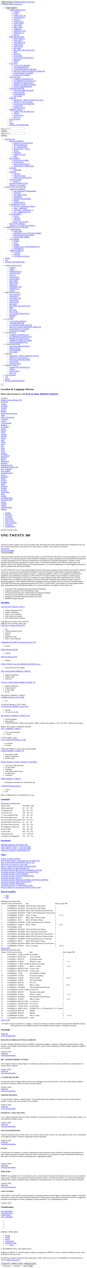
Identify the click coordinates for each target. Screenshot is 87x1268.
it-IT (6, 377)
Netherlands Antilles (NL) (9, 467)
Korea (3, 450)
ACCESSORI (14, 239)
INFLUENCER (19, 92)
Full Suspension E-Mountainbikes (25, 191)
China (3, 415)
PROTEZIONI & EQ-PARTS (24, 235)
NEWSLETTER (19, 108)
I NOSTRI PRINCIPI (21, 67)
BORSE (16, 241)
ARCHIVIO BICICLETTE (18, 183)
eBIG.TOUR (18, 27)
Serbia (3, 484)
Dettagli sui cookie (30, 1263)
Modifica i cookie (17, 1263)
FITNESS (12, 168)
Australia (4, 408)
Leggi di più (5, 548)
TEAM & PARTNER (16, 88)
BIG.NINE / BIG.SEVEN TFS (24, 50)
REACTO (17, 54)
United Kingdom (6, 507)
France (3, 433)
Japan (3, 448)
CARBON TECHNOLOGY (23, 79)
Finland (3, 431)
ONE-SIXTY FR (19, 42)
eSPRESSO (18, 29)
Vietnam (3, 509)
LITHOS (17, 12)
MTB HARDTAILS (20, 145)
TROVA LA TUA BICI (17, 185)
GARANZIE (18, 106)
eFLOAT (17, 19)
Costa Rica (4, 419)
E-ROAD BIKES (15, 214)
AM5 (7, 898)
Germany (4, 434)
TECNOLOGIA (15, 77)
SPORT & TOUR (20, 155)
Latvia (3, 452)
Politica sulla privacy (13, 1260)
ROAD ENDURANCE (22, 164)
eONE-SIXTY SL (20, 16)
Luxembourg (5, 456)
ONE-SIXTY (18, 40)
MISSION (17, 60)
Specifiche (8, 515)
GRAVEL (12, 172)
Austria (3, 410)
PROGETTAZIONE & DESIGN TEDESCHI (29, 71)
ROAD (16, 216)
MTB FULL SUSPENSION (23, 143)
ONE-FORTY (18, 44)
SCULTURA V (19, 115)
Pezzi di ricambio (11, 523)
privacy (7, 1239)
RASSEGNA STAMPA (22, 75)
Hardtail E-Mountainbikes (22, 199)
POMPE (16, 245)
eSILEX (16, 35)
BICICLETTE (10, 139)
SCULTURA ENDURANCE (24, 58)
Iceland (3, 438)
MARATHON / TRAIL (22, 149)
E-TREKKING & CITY (17, 204)
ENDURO (17, 153)
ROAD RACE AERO (21, 160)
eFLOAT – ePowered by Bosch (24, 206)
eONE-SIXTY (19, 21)
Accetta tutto (6, 1263)
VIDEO (16, 113)
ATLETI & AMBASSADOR (24, 90)
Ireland (3, 442)
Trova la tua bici (14, 119)
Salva (30, 1266)
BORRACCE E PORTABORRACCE (27, 247)
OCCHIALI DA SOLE (21, 256)
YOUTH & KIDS (15, 179)
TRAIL (16, 151)
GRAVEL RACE (19, 176)
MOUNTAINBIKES (16, 141)
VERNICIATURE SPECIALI (24, 111)
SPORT (16, 201)
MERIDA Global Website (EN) (11, 400)
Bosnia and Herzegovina (9, 413)
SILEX (16, 62)
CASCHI (17, 252)
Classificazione (10, 526)
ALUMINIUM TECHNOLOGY (25, 81)
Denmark (4, 425)
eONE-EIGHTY (19, 17)
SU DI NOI (13, 63)
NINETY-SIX (18, 46)
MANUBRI (18, 231)
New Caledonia (6, 469)
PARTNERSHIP (19, 94)
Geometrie (8, 517)
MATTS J (17, 181)
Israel (2, 444)
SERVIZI (12, 98)
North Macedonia (7, 473)
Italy (2, 446)
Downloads (9, 519)
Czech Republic (6, 423)
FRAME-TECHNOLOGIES (23, 83)
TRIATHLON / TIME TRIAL (24, 166)
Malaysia (4, 458)
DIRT (16, 52)
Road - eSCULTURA (21, 222)
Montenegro (5, 461)
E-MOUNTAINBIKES (17, 189)
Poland (3, 479)
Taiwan (3, 502)
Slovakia (4, 488)
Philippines (4, 477)
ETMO (16, 14)
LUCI (16, 243)
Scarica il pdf (5, 948)
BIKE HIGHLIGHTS (16, 37)
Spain (3, 494)
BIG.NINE (17, 48)
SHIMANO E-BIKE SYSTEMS (25, 85)
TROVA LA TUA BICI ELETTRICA (22, 225)
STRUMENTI (18, 249)
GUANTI (17, 254)
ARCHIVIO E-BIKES (17, 224)
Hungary (4, 436)
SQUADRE (18, 96)
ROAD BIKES (14, 158)
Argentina (4, 406)
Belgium (4, 411)
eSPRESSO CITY (20, 31)
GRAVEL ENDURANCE (23, 178)
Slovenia (4, 490)
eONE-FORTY (19, 23)
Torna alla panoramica (8, 1036)
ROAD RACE (19, 162)
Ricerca (4, 131)
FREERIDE (18, 197)
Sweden (3, 496)
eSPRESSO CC (19, 33)
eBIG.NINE (18, 25)
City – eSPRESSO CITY (22, 212)
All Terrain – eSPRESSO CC (23, 210)
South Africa (5, 492)
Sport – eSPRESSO (20, 208)
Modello (8, 513)
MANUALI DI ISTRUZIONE (24, 104)
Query (3, 129)
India (2, 440)
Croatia (3, 421)
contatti (7, 1235)
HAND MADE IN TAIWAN (24, 73)
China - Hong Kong (7, 417)
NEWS (7, 258)
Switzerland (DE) (7, 498)
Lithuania (4, 454)
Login (11, 123)
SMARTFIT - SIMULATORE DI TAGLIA (28, 100)
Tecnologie (9, 524)
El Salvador (5, 427)
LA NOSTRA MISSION (22, 65)
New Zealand (5, 471)
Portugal (3, 481)
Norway (3, 475)
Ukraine (3, 505)
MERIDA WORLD (16, 110)
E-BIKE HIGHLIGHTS (17, 10)
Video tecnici (9, 521)
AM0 (7, 896)
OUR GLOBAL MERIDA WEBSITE (42, 394)
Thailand (4, 504)
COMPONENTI (15, 229)
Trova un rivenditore (8, 550)
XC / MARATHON (20, 147)
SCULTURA (18, 56)
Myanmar (4, 463)
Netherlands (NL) (7, 465)
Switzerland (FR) (6, 500)
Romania (4, 482)
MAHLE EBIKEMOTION (23, 87)
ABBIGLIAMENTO (16, 250)
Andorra (3, 404)
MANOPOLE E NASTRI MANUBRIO (27, 233)
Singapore (4, 486)
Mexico (3, 459)
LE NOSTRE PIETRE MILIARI (25, 69)
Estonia (3, 429)
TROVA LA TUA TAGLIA (23, 102)
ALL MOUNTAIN (20, 195)
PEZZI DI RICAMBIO (21, 237)
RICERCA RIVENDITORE (19, 125)
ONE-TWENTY (19, 39)
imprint (7, 1237)
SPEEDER (17, 170)
